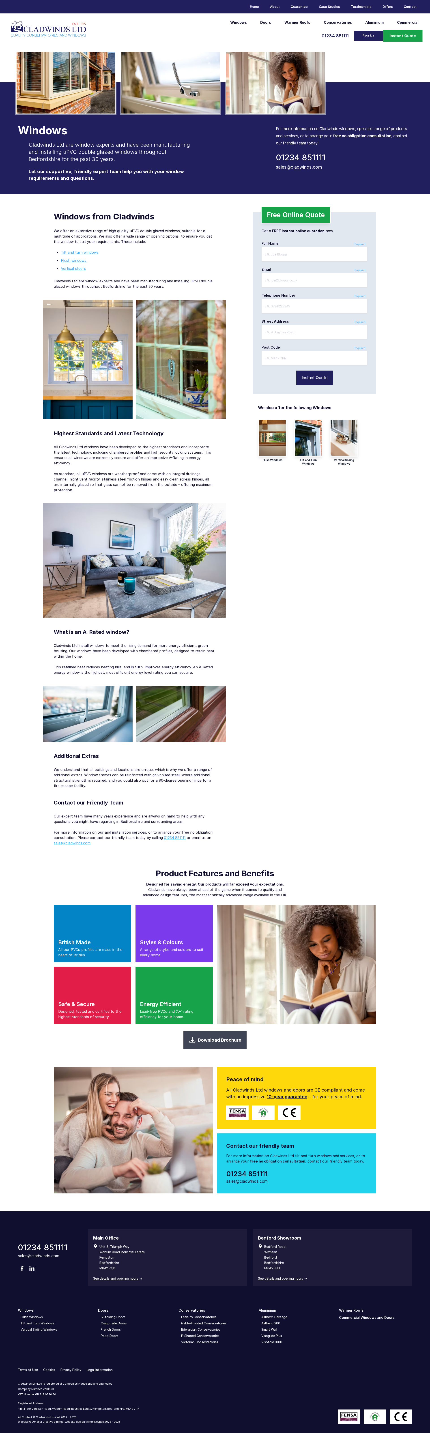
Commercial (407, 22)
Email (266, 269)
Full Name (270, 243)
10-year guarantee (287, 1096)
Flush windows (73, 260)
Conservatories (338, 22)
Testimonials (361, 7)
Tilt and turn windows (80, 252)
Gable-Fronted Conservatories (203, 1323)
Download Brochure (219, 1040)
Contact (410, 7)
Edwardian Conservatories (200, 1329)
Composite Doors (114, 1323)
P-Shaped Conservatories (200, 1336)
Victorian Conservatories (199, 1342)
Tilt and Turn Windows (37, 1323)
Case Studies (329, 7)
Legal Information (100, 1370)
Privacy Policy (70, 1370)
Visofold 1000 (271, 1342)
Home (254, 7)
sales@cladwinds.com (299, 167)
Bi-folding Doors (113, 1317)
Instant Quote (403, 36)
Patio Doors (109, 1336)
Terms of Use (28, 1370)
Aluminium (374, 22)
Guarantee (299, 7)
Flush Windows (32, 1317)
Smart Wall (269, 1329)
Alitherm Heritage (274, 1317)
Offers (388, 7)
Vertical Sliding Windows (39, 1329)
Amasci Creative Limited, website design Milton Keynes (68, 1421)
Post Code (271, 347)
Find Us (368, 36)
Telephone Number (278, 295)
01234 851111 (335, 36)
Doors (265, 22)
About (275, 7)
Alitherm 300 (270, 1323)
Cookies (49, 1370)
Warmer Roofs (297, 22)
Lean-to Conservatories (198, 1317)
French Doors (111, 1329)
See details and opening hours (116, 1278)
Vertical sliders (73, 268)
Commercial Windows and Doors (366, 1317)
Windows (238, 22)
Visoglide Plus (271, 1336)
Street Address (275, 321)
